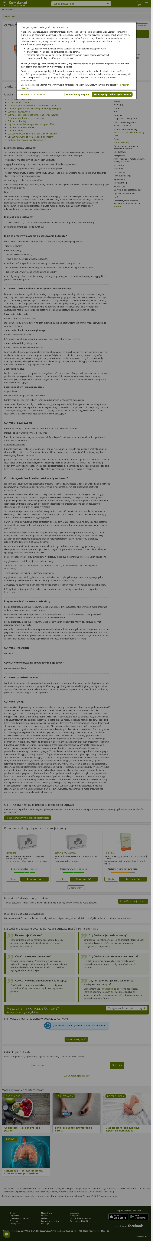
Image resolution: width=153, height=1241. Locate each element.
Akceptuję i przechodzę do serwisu (112, 94)
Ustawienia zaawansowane (33, 94)
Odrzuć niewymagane (77, 94)
